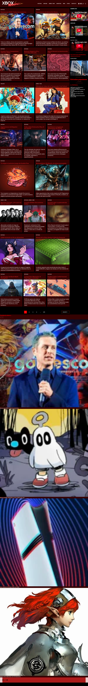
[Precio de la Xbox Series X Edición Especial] (52, 252)
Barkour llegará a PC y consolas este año (31, 52)
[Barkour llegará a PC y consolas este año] (35, 62)
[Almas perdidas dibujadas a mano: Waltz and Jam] (44, 453)
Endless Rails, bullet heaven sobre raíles (57, 277)
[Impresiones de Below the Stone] (52, 26)
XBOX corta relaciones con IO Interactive (10, 676)
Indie (64, 3)
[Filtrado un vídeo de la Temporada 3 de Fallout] (52, 100)
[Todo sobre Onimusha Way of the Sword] (35, 138)
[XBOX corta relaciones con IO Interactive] (44, 632)
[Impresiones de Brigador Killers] (11, 138)
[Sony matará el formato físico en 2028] (44, 542)
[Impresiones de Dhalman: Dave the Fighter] (17, 100)
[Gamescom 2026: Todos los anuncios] (17, 26)
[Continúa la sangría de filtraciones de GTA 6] (58, 138)
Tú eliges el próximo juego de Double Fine (15, 163)
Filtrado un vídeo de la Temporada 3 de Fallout (51, 86)
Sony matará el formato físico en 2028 (9, 587)
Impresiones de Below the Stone (47, 12)
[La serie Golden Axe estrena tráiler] (35, 213)
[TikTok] (83, 3)
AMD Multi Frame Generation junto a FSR (77, 96)
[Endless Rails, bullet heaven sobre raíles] (58, 287)
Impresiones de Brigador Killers (9, 127)
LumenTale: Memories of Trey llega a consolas (32, 277)
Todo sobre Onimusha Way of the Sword (34, 127)
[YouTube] (80, 3)
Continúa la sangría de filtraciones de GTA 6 (55, 127)
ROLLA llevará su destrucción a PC (58, 52)
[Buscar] (85, 3)
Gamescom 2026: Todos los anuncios (13, 12)
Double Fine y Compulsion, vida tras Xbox (10, 52)
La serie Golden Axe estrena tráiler (33, 203)
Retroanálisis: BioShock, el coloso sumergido (51, 163)
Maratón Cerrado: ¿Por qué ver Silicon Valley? (11, 203)
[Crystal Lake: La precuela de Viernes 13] (58, 213)
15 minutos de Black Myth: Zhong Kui (9, 277)
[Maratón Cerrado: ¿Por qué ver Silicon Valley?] (11, 213)
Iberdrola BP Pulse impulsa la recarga (77, 90)
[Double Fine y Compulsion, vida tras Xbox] (11, 62)
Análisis (45, 3)
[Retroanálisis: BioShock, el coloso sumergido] (52, 177)
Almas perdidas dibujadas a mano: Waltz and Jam (12, 497)
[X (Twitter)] (78, 3)
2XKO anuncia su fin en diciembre (12, 237)
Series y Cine (52, 3)
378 (44, 312)
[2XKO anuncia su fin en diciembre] (17, 252)
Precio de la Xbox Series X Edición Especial (50, 237)
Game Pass (58, 3)
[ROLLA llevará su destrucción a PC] (58, 62)
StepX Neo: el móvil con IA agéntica (77, 94)
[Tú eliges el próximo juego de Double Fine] (17, 177)
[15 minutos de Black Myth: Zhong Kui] (11, 287)
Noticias (40, 3)
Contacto (73, 3)
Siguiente (65, 312)
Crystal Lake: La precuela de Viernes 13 (57, 203)
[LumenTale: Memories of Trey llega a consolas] (35, 287)
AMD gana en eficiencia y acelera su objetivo (76, 88)
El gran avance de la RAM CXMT (76, 92)
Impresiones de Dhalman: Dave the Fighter (15, 86)
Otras (68, 3)
